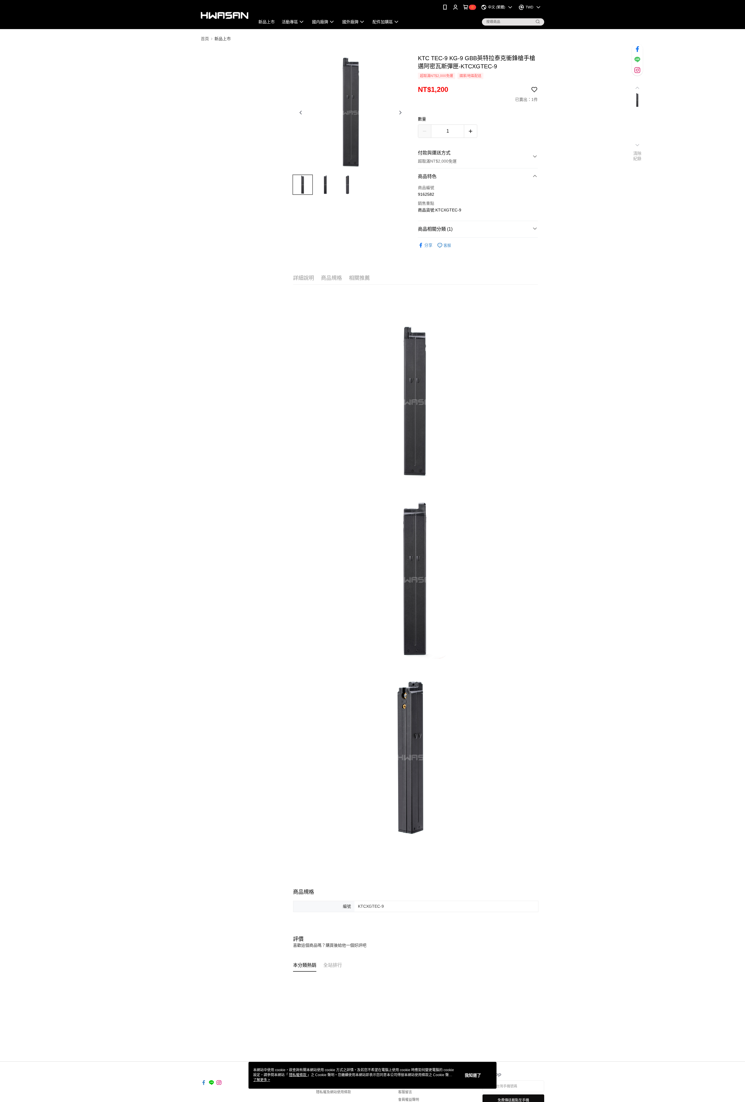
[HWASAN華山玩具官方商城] (224, 15)
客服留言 (405, 1092)
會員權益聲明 (408, 1100)
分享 (428, 245)
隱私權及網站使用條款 (333, 1092)
